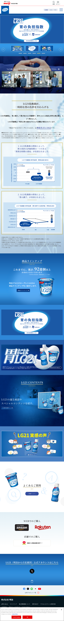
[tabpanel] (46, 48)
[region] (32, 614)
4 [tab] (34, 53)
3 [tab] (29, 53)
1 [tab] (20, 53)
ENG (51, 10)
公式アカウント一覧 (30, 592)
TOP (32, 582)
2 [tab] (25, 53)
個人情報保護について (24, 604)
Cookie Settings (16, 617)
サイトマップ (13, 604)
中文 (55, 10)
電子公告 (34, 604)
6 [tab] (43, 53)
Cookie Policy (15, 614)
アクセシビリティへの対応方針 (48, 604)
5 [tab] (38, 53)
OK (27, 617)
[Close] (61, 609)
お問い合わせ (4, 604)
